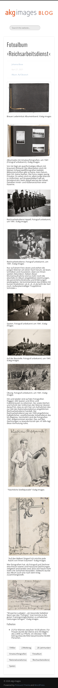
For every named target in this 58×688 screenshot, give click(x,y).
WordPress (39, 685)
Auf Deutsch (23, 74)
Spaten (12, 666)
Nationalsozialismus (18, 660)
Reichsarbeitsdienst (41, 660)
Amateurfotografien (17, 653)
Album (14, 74)
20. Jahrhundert (44, 647)
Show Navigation (47, 27)
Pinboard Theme (22, 685)
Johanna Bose (17, 64)
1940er (12, 647)
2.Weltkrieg (26, 647)
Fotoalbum (37, 653)
